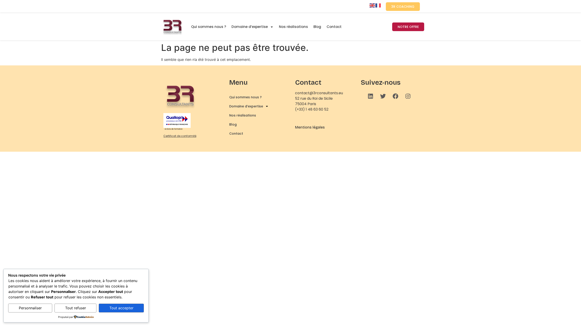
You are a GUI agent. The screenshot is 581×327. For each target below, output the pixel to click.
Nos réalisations (293, 26)
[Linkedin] (370, 96)
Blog (317, 26)
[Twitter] (383, 96)
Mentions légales (310, 127)
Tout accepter (121, 308)
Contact (334, 26)
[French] (378, 5)
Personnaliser (30, 308)
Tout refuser (75, 308)
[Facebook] (395, 96)
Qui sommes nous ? (208, 26)
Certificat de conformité (179, 136)
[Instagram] (408, 96)
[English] (372, 5)
